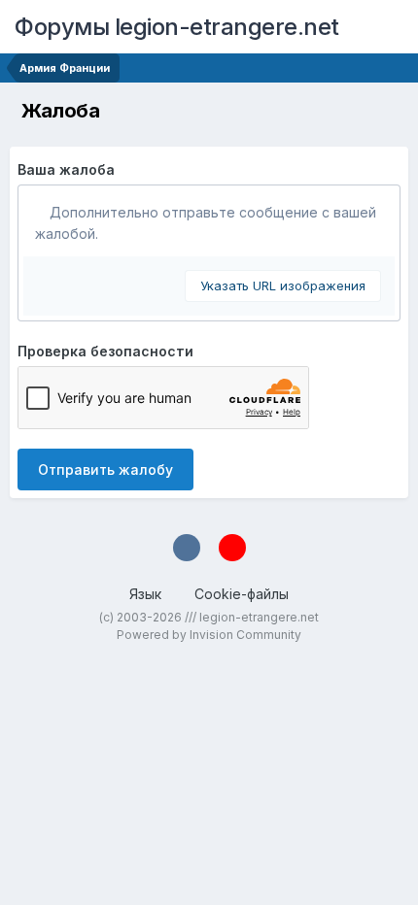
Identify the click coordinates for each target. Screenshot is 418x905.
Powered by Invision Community (209, 634)
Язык (147, 594)
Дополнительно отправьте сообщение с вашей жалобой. (205, 223)
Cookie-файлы (241, 594)
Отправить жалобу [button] (105, 469)
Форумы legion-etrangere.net (177, 27)
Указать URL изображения (283, 285)
